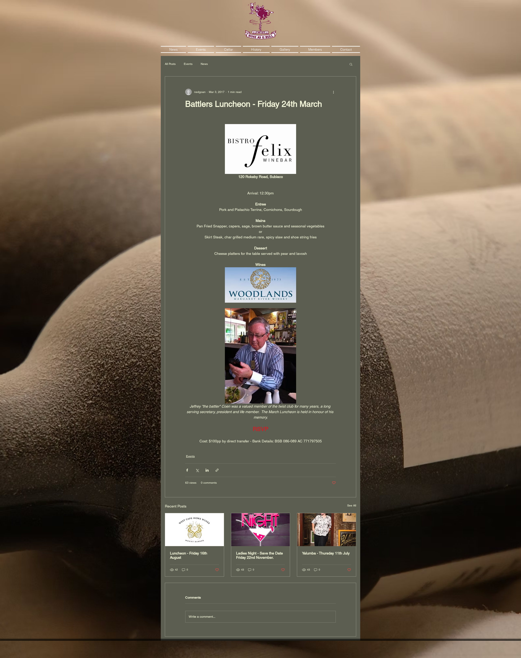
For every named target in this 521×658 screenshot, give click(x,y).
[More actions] (333, 91)
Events (188, 63)
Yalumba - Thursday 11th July (326, 553)
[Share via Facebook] (187, 470)
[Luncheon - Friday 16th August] (194, 529)
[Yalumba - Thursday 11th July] (326, 529)
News (204, 63)
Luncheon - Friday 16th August (188, 555)
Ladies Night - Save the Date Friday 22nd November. (259, 555)
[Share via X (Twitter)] (197, 470)
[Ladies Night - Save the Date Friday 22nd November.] (260, 529)
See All (351, 505)
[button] (351, 64)
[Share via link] (217, 470)
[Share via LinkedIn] (207, 470)
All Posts (170, 63)
